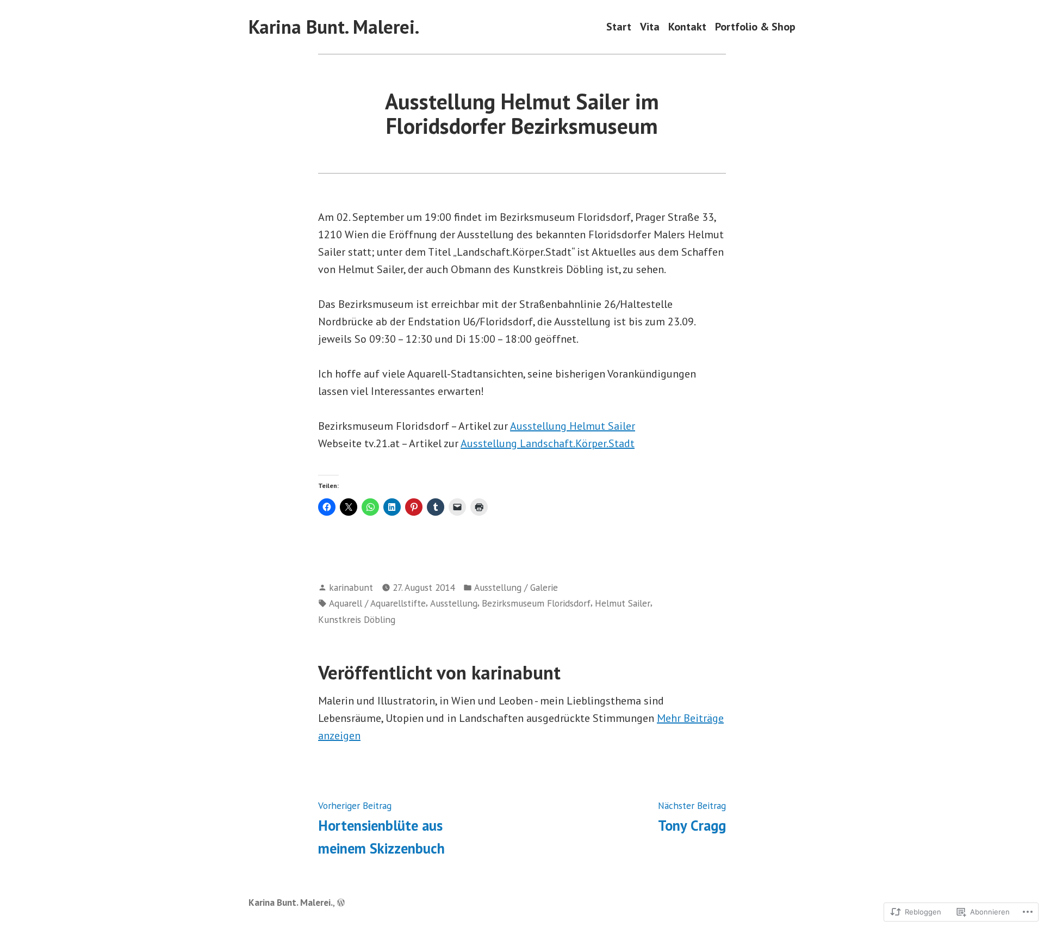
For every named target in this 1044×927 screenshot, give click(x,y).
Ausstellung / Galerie (516, 587)
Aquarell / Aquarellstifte (377, 603)
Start (618, 27)
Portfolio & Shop (755, 27)
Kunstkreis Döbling (356, 619)
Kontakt (687, 27)
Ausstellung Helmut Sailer (572, 426)
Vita (650, 27)
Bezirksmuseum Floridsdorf (536, 603)
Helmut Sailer (622, 603)
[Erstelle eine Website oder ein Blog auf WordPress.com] (341, 902)
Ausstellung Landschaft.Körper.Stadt (548, 443)
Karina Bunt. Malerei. (333, 26)
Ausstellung (453, 603)
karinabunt (351, 587)
